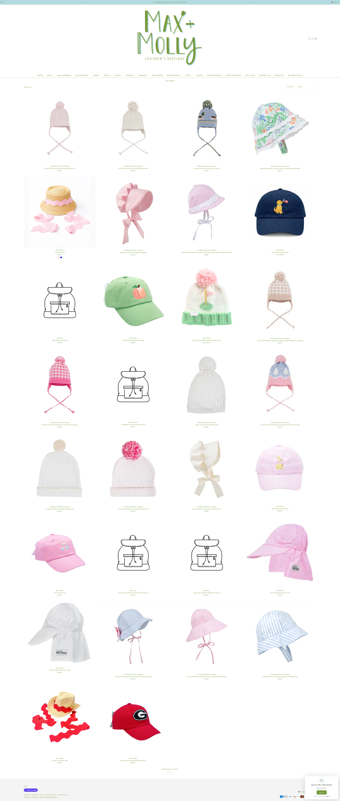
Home (40, 75)
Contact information (62, 795)
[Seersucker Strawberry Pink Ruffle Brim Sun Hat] (133, 553)
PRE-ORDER (157, 75)
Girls (118, 75)
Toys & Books (214, 75)
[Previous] (87, 2)
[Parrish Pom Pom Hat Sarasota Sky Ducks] (207, 128)
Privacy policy (35, 795)
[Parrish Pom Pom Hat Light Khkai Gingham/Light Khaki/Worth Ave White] (280, 300)
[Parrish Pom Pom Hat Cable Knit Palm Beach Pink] (60, 128)
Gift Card (250, 75)
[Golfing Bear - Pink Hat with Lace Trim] (133, 384)
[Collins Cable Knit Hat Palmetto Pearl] (207, 384)
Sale (49, 75)
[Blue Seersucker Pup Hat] (60, 300)
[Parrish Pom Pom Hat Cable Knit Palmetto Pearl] (133, 128)
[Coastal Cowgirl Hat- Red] (60, 720)
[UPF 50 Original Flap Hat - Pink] (280, 553)
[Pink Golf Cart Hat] (60, 553)
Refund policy (27, 795)
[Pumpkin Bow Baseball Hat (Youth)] (133, 300)
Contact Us (265, 75)
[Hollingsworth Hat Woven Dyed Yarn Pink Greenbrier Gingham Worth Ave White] (207, 212)
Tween (129, 75)
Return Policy (295, 75)
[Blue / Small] (61, 257)
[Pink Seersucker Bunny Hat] (280, 469)
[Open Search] (309, 39)
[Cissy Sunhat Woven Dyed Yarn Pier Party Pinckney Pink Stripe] (207, 636)
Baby (96, 75)
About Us (279, 75)
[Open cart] (315, 39)
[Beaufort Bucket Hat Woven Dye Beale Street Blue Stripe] (280, 636)
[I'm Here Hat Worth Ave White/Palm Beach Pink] (133, 469)
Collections (81, 75)
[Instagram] (3, 2)
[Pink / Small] (59, 257)
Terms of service (43, 795)
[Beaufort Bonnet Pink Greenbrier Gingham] (133, 212)
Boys (107, 75)
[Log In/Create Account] (312, 39)
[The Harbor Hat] (60, 212)
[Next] (253, 2)
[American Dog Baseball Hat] (280, 212)
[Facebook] (1, 2)
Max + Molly (39, 797)
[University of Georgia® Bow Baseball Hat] (133, 720)
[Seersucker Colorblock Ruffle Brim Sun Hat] (207, 553)
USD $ (335, 2)
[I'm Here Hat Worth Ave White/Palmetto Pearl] (60, 469)
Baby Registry (234, 75)
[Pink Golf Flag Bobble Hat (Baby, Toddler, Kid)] (207, 300)
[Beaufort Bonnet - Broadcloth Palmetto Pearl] (207, 469)
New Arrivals (64, 75)
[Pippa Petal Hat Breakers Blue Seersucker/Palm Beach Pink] (133, 636)
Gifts (188, 75)
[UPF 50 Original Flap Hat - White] (60, 633)
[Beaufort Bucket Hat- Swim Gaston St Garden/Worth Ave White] (280, 128)
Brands (142, 75)
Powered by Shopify (50, 797)
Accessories (173, 75)
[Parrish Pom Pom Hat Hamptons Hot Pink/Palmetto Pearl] (60, 384)
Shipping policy (53, 795)
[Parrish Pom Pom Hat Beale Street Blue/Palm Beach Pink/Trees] (280, 384)
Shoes (199, 75)
